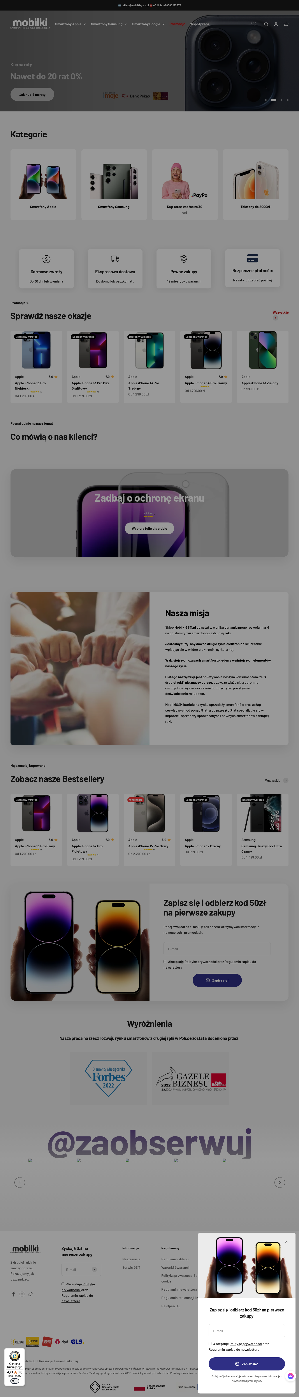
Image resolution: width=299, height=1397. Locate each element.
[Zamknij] (286, 1242)
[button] (290, 1377)
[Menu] (22, 1351)
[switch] (14, 1381)
